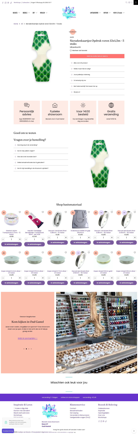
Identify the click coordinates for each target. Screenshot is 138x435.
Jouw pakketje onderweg (82, 75)
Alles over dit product (81, 63)
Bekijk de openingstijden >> (27, 338)
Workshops (17, 2)
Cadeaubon (25, 2)
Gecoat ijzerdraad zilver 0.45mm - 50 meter (126, 231)
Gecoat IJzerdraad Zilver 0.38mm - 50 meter (103, 231)
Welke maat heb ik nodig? (82, 69)
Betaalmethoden (76, 411)
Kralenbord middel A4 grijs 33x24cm (80, 231)
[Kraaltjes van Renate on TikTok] (11, 3)
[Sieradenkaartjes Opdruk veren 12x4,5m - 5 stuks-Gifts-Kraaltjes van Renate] (41, 56)
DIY (34, 12)
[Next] (133, 369)
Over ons (101, 415)
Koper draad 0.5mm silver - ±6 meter (34, 272)
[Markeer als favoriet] (20, 212)
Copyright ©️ (71, 432)
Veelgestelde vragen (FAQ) (80, 417)
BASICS (15, 12)
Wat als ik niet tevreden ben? (27, 157)
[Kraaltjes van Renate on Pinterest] (8, 3)
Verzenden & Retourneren (79, 415)
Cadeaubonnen (104, 408)
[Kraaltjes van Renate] (69, 13)
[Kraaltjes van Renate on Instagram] (6, 3)
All (22, 24)
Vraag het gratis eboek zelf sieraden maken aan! (69, 430)
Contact (73, 408)
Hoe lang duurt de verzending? (27, 145)
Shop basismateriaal (69, 204)
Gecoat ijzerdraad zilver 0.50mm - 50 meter (80, 272)
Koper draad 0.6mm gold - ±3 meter (103, 272)
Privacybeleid (36, 432)
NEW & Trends (117, 12)
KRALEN (42, 12)
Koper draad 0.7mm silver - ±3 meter (57, 272)
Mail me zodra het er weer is (97, 56)
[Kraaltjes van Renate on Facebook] (3, 3)
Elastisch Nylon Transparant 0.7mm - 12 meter (11, 232)
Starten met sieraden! (22, 411)
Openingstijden (103, 413)
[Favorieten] (132, 2)
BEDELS (25, 12)
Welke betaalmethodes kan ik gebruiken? (30, 162)
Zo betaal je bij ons (80, 80)
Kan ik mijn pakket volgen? (26, 151)
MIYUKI (106, 12)
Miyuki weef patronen (21, 413)
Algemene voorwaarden (49, 432)
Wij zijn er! (77, 92)
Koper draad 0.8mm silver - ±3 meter (126, 272)
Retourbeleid (62, 432)
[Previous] (128, 369)
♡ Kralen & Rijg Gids (21, 408)
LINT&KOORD (94, 12)
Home (16, 24)
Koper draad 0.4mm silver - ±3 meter (11, 272)
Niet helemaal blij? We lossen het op (85, 86)
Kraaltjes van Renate (24, 432)
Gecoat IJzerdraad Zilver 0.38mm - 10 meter (57, 231)
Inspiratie (101, 411)
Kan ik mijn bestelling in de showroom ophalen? (32, 168)
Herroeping (74, 413)
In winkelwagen (11, 244)
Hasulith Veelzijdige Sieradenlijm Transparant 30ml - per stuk (34, 232)
